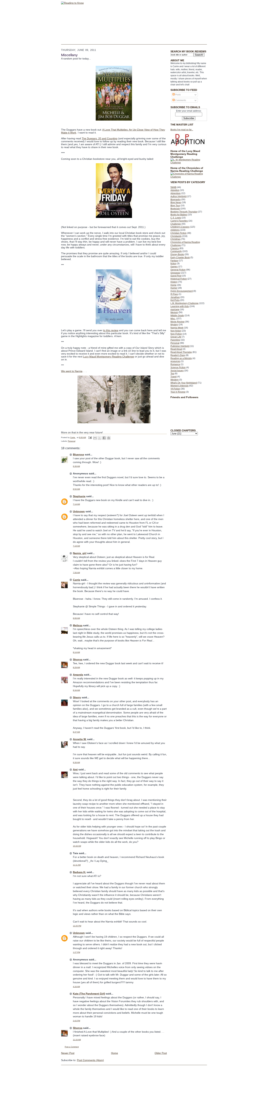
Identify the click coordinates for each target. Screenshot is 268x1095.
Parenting (175, 340)
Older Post (161, 1053)
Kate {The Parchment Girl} (89, 993)
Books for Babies (178, 214)
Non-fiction (175, 331)
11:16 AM (77, 1040)
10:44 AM (77, 846)
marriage (174, 309)
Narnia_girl (79, 553)
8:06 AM (76, 618)
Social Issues (177, 370)
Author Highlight (178, 196)
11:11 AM (77, 865)
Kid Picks (175, 300)
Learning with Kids (179, 306)
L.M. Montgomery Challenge (184, 303)
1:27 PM (76, 952)
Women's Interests (179, 385)
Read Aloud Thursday (181, 352)
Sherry (77, 697)
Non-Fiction (176, 334)
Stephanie (79, 496)
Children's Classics (179, 227)
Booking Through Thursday (183, 211)
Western (174, 379)
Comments (180, 100)
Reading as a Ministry (181, 358)
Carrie (76, 579)
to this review (110, 330)
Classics (174, 248)
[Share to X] (99, 438)
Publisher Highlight (179, 346)
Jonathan (175, 297)
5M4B (173, 187)
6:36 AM (76, 466)
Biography (175, 199)
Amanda (78, 674)
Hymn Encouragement (181, 291)
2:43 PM (76, 1021)
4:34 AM (76, 987)
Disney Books (177, 254)
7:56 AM (76, 573)
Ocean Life (175, 337)
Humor (173, 288)
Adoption (174, 190)
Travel (173, 376)
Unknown (79, 511)
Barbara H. (79, 872)
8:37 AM (76, 732)
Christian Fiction (178, 233)
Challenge (175, 224)
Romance (175, 364)
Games (174, 266)
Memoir (174, 312)
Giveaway (175, 273)
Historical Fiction (178, 279)
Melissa (77, 625)
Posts (178, 94)
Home (173, 285)
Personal (174, 343)
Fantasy (174, 260)
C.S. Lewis (175, 217)
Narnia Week (176, 327)
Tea (172, 373)
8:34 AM (76, 690)
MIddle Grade (177, 315)
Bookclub (175, 208)
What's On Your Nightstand (183, 383)
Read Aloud (176, 349)
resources (175, 361)
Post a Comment (72, 1047)
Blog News (175, 202)
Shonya (77, 659)
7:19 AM (76, 546)
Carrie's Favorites (179, 221)
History (173, 282)
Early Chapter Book (180, 257)
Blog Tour (175, 205)
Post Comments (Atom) (90, 1060)
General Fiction (178, 269)
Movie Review (177, 321)
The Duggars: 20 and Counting (99, 138)
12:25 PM (77, 926)
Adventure (175, 193)
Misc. (173, 318)
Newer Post (67, 1053)
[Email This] (95, 438)
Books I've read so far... (181, 129)
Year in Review (177, 392)
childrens (175, 230)
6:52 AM (76, 489)
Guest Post (175, 275)
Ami (75, 769)
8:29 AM (76, 667)
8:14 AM (76, 652)
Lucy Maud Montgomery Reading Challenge (108, 356)
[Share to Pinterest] (108, 438)
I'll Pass (174, 294)
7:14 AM (76, 504)
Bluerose (78, 454)
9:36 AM (76, 762)
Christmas (175, 239)
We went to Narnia (71, 371)
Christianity (176, 236)
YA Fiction (175, 389)
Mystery (174, 324)
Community (176, 251)
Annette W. (79, 739)
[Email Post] (90, 437)
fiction (173, 263)
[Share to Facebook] (104, 438)
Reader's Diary (177, 355)
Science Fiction (178, 367)
